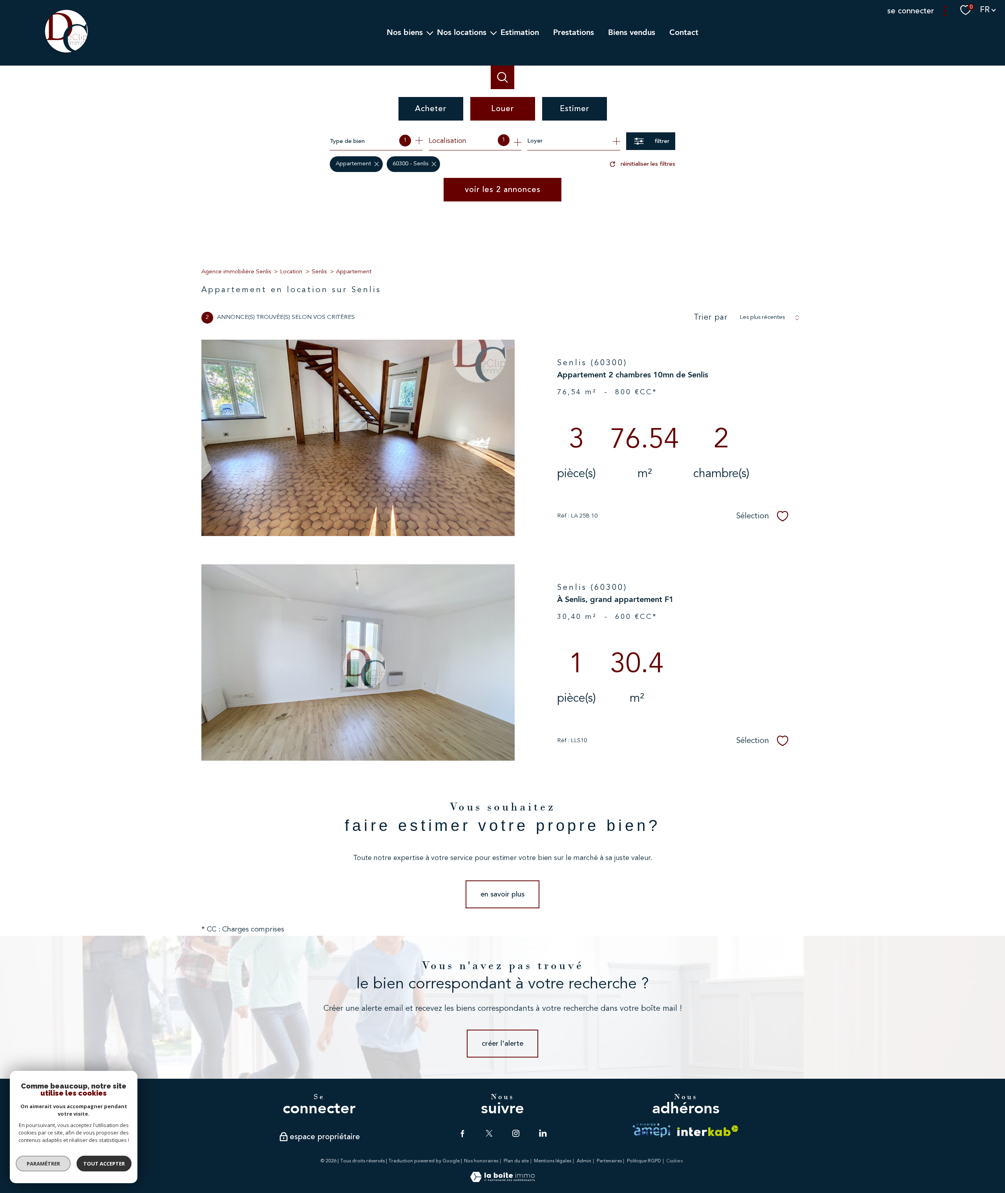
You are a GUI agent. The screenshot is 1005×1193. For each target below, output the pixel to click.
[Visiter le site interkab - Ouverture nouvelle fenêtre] (707, 1130)
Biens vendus (631, 32)
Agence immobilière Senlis (236, 272)
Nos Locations (461, 32)
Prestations (573, 32)
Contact (683, 32)
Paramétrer (43, 1163)
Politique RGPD (644, 1161)
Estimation (520, 32)
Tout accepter (104, 1163)
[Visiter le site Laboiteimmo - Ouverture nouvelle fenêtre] (502, 1180)
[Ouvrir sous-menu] (430, 32)
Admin (584, 1161)
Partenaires (609, 1161)
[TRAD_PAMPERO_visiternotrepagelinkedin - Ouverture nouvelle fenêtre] (542, 1133)
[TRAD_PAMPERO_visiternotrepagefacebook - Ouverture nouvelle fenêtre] (462, 1133)
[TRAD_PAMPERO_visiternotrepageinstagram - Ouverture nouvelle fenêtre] (516, 1133)
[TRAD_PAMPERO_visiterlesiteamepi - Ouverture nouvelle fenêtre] (651, 1130)
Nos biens (405, 32)
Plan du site (516, 1161)
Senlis (319, 272)
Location (291, 272)
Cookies (675, 1161)
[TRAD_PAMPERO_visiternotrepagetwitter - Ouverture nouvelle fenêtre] (489, 1133)
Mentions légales (552, 1161)
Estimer (574, 108)
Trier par (710, 318)
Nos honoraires (481, 1161)
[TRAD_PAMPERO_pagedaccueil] (66, 52)
